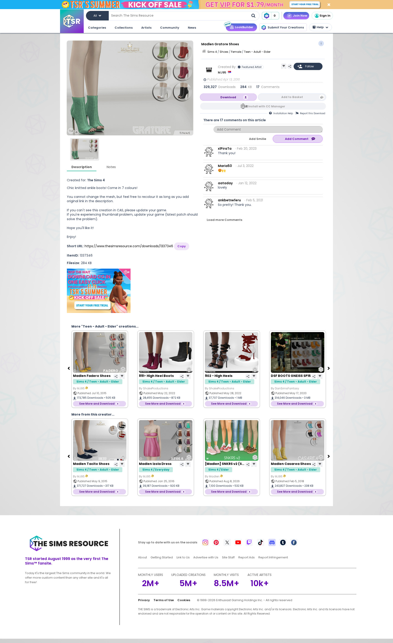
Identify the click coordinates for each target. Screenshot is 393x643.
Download (228, 97)
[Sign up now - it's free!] (99, 291)
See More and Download (97, 404)
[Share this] (289, 66)
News (192, 27)
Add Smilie (257, 139)
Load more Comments (224, 220)
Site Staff (228, 557)
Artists (146, 27)
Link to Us (183, 557)
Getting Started (162, 557)
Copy (181, 246)
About (142, 557)
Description (81, 167)
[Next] (329, 368)
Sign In (325, 15)
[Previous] (69, 368)
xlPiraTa (225, 148)
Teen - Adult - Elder (257, 52)
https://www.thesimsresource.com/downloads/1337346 (129, 246)
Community (169, 27)
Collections (124, 27)
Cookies (183, 600)
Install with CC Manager (266, 106)
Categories (97, 27)
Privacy (144, 600)
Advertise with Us (205, 557)
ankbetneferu (229, 200)
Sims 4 (212, 52)
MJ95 (222, 72)
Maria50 (225, 166)
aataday (225, 183)
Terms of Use (164, 600)
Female (236, 52)
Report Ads (246, 557)
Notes (111, 167)
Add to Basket (292, 97)
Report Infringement (273, 557)
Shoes (224, 52)
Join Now (300, 15)
